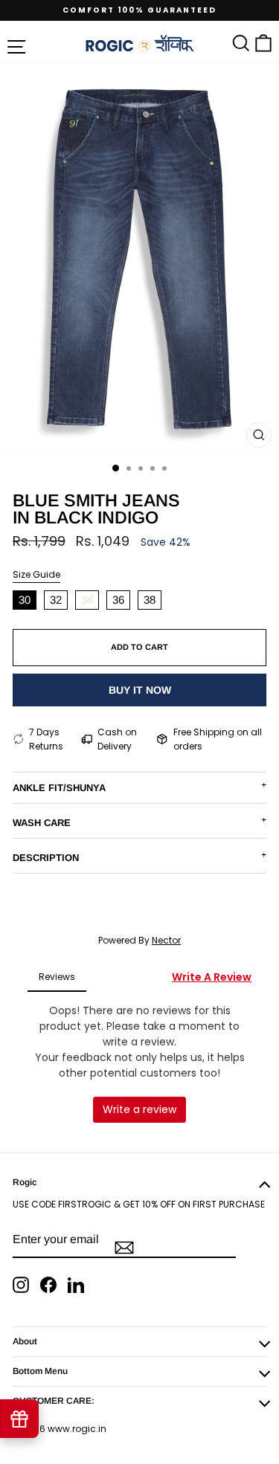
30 (25, 599)
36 (118, 599)
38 (149, 599)
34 (87, 599)
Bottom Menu (40, 1371)
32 (56, 599)
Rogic (24, 1182)
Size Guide (36, 574)
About (25, 1341)
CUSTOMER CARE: (53, 1401)
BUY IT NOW (140, 690)
